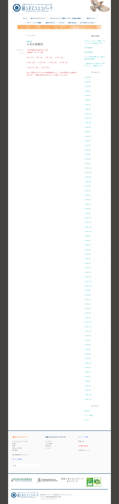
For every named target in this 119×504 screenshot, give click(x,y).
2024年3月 (87, 209)
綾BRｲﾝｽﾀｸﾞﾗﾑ (50, 23)
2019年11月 (87, 399)
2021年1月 (87, 358)
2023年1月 (87, 272)
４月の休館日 (34, 44)
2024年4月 (87, 204)
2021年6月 (87, 345)
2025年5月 (87, 145)
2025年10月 (87, 123)
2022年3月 (87, 308)
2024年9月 (87, 182)
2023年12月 (87, 222)
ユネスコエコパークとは (20, 441)
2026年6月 (87, 86)
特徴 (13, 446)
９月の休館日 (88, 48)
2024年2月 (87, 213)
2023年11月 (87, 227)
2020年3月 (87, 385)
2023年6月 (87, 250)
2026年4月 (87, 95)
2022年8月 (87, 295)
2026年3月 (87, 100)
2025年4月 (87, 150)
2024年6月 (87, 195)
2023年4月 (87, 259)
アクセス (61, 23)
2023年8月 (87, 240)
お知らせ (29, 41)
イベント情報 (88, 415)
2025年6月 (87, 141)
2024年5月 (87, 200)
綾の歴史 (15, 450)
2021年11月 (87, 327)
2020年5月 (87, 376)
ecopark (21, 53)
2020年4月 (87, 381)
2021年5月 (87, 349)
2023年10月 (87, 231)
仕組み (14, 443)
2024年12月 (87, 168)
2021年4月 (87, 354)
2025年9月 (87, 127)
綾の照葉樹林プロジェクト (20, 455)
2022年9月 (87, 290)
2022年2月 (87, 313)
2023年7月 (87, 245)
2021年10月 (87, 331)
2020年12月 (87, 363)
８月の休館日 (88, 52)
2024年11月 (87, 172)
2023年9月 (87, 236)
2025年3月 (87, 154)
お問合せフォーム (84, 450)
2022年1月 (87, 317)
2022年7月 (87, 299)
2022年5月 (87, 304)
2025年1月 (87, 163)
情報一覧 (81, 441)
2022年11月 (87, 281)
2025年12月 (87, 113)
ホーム (25, 18)
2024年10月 (87, 177)
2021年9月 (87, 336)
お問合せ (48, 446)
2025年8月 (87, 132)
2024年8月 (87, 186)
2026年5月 (87, 91)
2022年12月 (87, 277)
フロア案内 (48, 443)
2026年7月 (87, 82)
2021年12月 (87, 322)
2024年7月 (87, 191)
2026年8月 (87, 77)
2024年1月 (87, 218)
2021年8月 (87, 340)
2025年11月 (87, 118)
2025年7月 (87, 136)
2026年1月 (87, 109)
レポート (87, 420)
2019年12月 (87, 395)
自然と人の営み (17, 448)
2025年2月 (87, 159)
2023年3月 (87, 263)
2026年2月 (87, 104)
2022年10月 (87, 286)
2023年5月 (87, 254)
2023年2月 (87, 268)
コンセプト (48, 441)
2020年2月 (87, 390)
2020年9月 (87, 367)
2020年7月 (87, 372)
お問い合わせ (72, 23)
